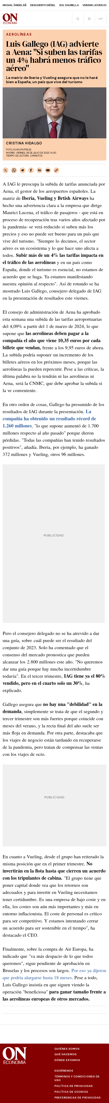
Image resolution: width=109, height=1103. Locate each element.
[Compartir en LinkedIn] (39, 170)
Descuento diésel (43, 5)
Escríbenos (63, 1070)
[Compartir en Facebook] (31, 170)
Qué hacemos (65, 1054)
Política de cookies (71, 1091)
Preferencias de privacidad (77, 1097)
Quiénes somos (67, 1048)
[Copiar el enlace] (56, 170)
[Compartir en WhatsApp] (14, 170)
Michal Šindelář (14, 5)
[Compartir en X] (5, 170)
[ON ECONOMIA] (10, 18)
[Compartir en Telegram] (22, 170)
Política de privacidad (73, 1086)
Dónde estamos (67, 1060)
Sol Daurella (69, 5)
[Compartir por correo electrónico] (48, 170)
